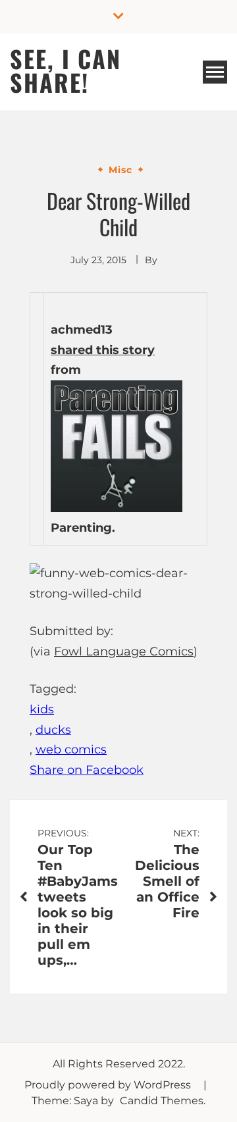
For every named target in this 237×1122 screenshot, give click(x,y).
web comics (71, 749)
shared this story (103, 350)
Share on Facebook (87, 770)
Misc (120, 169)
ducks (53, 730)
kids (42, 709)
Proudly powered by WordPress (109, 1085)
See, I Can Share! (65, 70)
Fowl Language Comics (124, 651)
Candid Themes (161, 1100)
